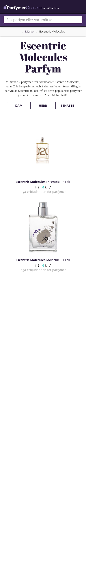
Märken (30, 31)
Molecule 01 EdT (43, 260)
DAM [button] (18, 105)
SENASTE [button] (67, 105)
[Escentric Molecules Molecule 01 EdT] (43, 227)
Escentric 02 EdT (43, 182)
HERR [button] (43, 105)
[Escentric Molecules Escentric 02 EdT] (43, 148)
